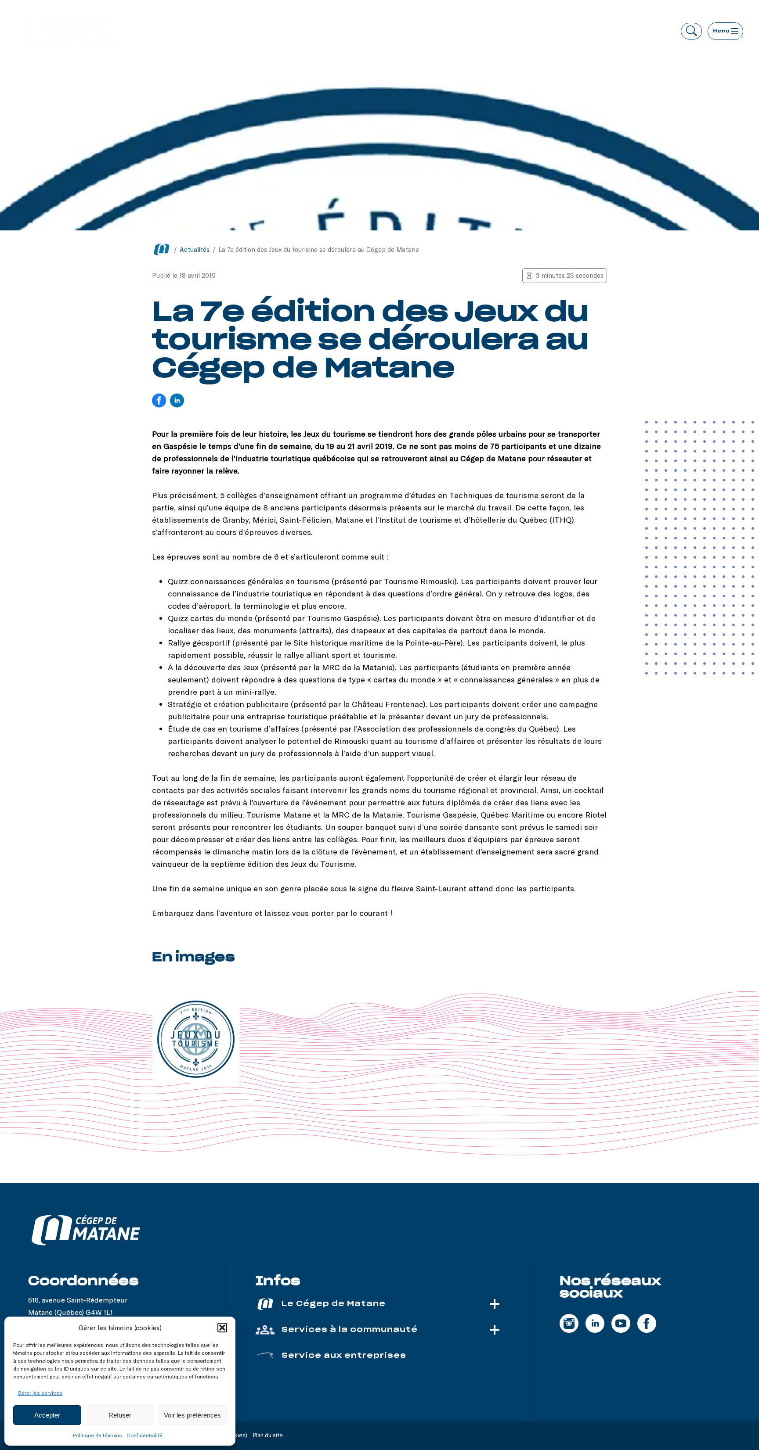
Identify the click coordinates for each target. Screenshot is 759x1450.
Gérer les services (40, 1392)
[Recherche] (691, 31)
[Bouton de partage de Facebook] (159, 401)
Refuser (119, 1415)
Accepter (47, 1415)
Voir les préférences (192, 1415)
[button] (222, 1327)
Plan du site (268, 1435)
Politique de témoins (97, 1435)
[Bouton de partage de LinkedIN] (177, 401)
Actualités (195, 249)
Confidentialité (144, 1435)
